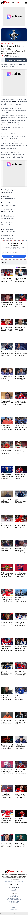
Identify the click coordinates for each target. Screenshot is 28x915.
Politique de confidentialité (14, 899)
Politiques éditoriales (14, 901)
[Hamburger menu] (26, 3)
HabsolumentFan (7, 55)
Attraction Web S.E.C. (11, 881)
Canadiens (14, 886)
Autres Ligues (14, 889)
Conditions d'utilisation (14, 898)
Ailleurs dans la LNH (14, 887)
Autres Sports (14, 890)
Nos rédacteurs (14, 896)
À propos (14, 895)
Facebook (14, 907)
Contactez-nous (14, 902)
